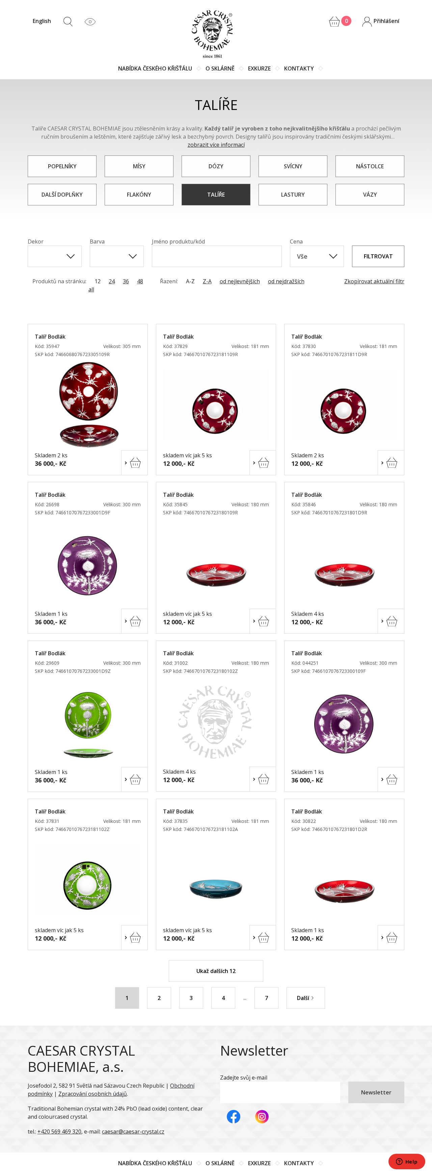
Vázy (370, 194)
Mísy (139, 166)
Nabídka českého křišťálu (155, 68)
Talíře (216, 194)
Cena (296, 241)
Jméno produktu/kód (178, 241)
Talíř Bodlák (50, 336)
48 (140, 281)
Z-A (207, 281)
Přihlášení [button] (385, 21)
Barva (97, 241)
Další (303, 998)
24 (112, 281)
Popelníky (62, 166)
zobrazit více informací (216, 144)
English (42, 21)
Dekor (36, 241)
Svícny (293, 166)
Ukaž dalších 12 (216, 971)
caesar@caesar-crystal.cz (133, 1131)
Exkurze (259, 68)
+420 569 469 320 (59, 1131)
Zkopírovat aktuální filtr (374, 281)
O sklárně (220, 68)
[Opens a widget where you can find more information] (406, 1162)
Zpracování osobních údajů (92, 1093)
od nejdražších (286, 281)
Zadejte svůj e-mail (243, 1077)
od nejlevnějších (240, 281)
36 (126, 281)
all (91, 289)
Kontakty (299, 68)
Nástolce (370, 166)
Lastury (293, 194)
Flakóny (139, 194)
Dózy (216, 166)
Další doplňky (62, 194)
